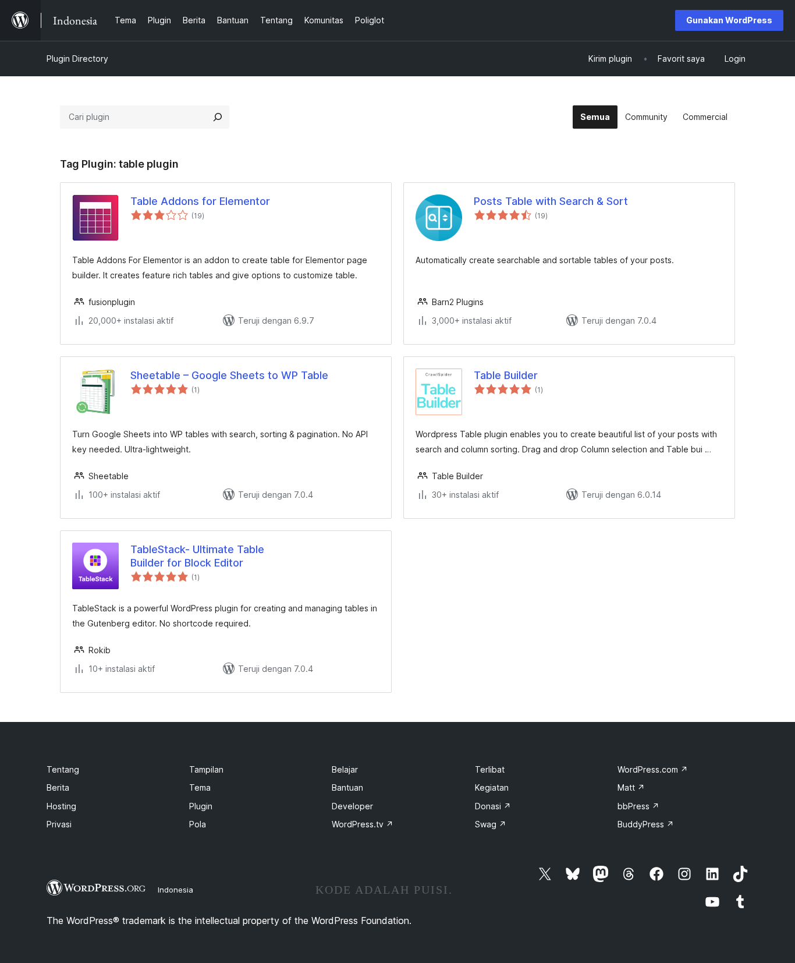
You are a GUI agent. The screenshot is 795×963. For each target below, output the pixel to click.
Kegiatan (492, 787)
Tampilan (206, 769)
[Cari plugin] (217, 117)
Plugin (200, 806)
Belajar (345, 769)
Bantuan (347, 787)
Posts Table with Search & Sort (551, 201)
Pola (197, 824)
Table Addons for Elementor (200, 201)
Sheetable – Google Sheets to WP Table (229, 375)
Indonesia (175, 889)
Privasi (59, 824)
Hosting (61, 806)
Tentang (63, 769)
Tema (200, 787)
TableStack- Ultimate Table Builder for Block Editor (197, 556)
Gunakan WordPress (729, 20)
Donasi (493, 806)
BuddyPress (645, 824)
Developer (352, 806)
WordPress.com (652, 769)
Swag (490, 824)
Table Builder (506, 375)
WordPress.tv (362, 824)
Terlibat (490, 769)
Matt (631, 787)
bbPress (638, 806)
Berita (58, 787)
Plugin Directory (77, 58)
